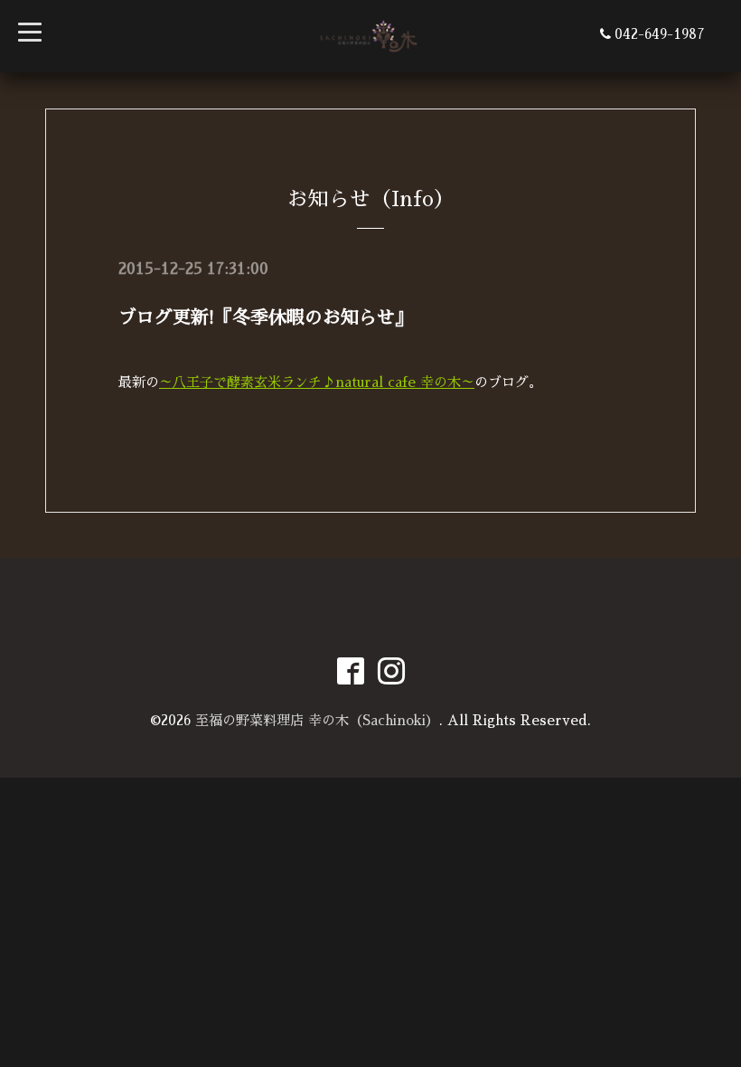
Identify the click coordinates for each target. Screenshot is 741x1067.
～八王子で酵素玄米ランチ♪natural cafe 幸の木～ (316, 382)
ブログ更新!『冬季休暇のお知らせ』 (265, 317)
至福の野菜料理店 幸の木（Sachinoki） (317, 720)
